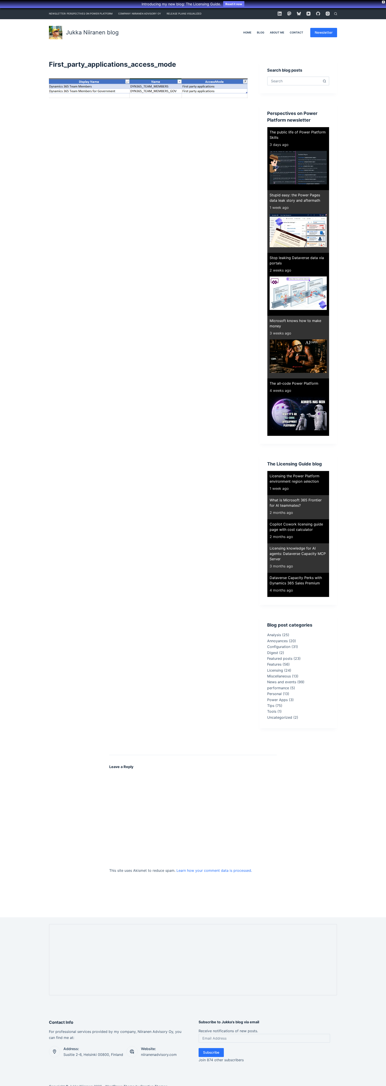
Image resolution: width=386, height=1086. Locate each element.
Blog (260, 32)
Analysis (274, 635)
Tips (270, 705)
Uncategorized (279, 717)
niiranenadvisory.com (159, 1054)
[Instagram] (328, 14)
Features (274, 664)
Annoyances (277, 641)
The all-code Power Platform (294, 383)
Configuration (278, 646)
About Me (277, 32)
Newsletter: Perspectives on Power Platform (81, 13)
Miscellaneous (279, 676)
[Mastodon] (289, 14)
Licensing (275, 670)
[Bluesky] (299, 14)
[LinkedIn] (280, 14)
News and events (281, 682)
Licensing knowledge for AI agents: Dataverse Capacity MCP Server (298, 553)
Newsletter (324, 32)
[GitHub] (318, 14)
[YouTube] (308, 14)
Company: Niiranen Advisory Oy (139, 13)
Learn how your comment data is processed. (214, 870)
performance (278, 688)
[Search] (335, 13)
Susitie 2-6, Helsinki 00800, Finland (93, 1054)
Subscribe (211, 1052)
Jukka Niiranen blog (92, 32)
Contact (296, 32)
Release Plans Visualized (184, 13)
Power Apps (277, 700)
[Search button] (324, 81)
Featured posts (279, 658)
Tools (271, 711)
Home (247, 32)
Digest (272, 652)
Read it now (233, 4)
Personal (274, 693)
